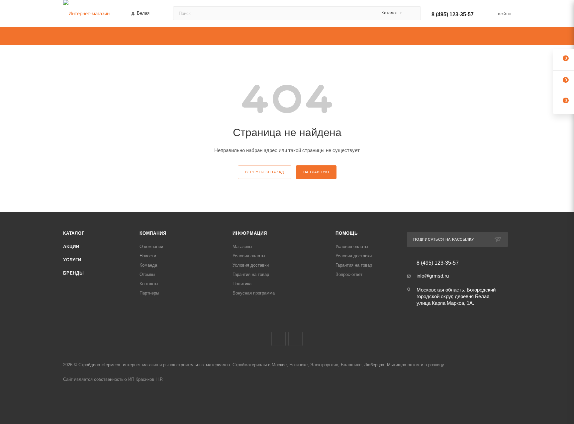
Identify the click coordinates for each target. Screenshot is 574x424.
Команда (148, 265)
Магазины (242, 246)
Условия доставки (251, 265)
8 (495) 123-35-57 (452, 14)
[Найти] (413, 13)
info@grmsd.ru (433, 276)
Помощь (346, 233)
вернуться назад (264, 172)
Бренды (73, 273)
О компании (151, 246)
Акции (71, 246)
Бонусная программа (254, 293)
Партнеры (149, 293)
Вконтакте (278, 339)
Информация (250, 233)
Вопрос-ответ (348, 274)
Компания (153, 233)
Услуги (72, 259)
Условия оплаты (249, 255)
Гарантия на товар (251, 274)
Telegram (295, 339)
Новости (148, 255)
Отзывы (147, 274)
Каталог (73, 233)
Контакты (149, 283)
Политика (242, 283)
